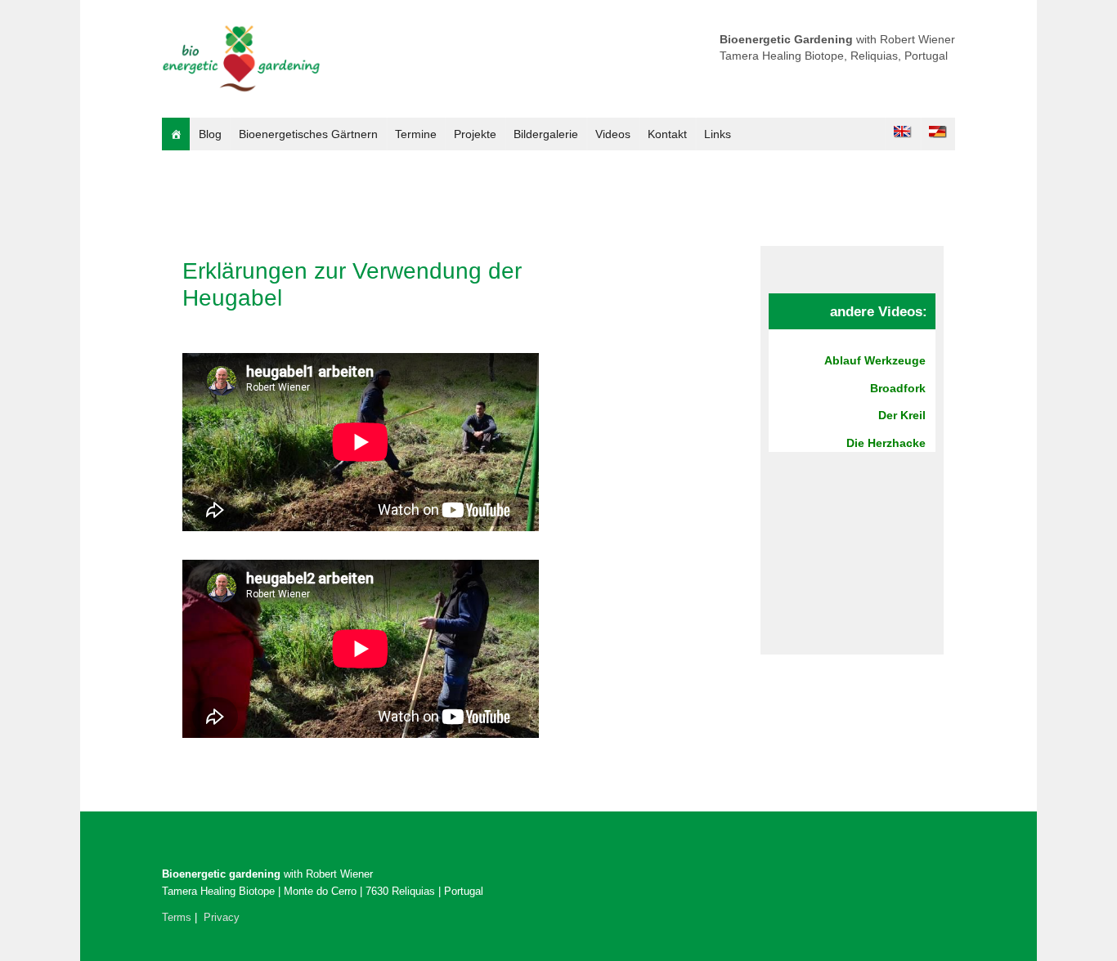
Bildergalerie (546, 134)
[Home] (176, 134)
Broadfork (898, 388)
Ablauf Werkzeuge (875, 360)
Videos (612, 134)
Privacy (222, 917)
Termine (416, 134)
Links (717, 134)
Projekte (475, 134)
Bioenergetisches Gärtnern (308, 134)
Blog (210, 134)
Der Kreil (902, 415)
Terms (176, 917)
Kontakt (667, 134)
